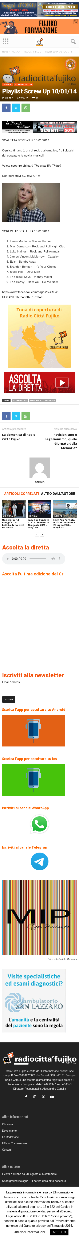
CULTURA (8, 516)
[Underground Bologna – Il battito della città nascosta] (14, 509)
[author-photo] (39, 468)
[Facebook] (6, 108)
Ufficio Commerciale (14, 1143)
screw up (50, 400)
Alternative (20, 400)
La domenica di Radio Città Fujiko (18, 436)
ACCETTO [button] (59, 1232)
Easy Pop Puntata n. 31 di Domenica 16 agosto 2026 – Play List (39, 523)
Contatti (7, 1149)
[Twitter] (16, 108)
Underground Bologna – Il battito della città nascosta (13, 523)
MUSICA (16, 51)
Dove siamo (9, 1130)
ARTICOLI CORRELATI (21, 494)
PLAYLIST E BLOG (32, 51)
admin (9, 97)
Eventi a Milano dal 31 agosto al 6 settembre (29, 1174)
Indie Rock (35, 400)
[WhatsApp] (25, 108)
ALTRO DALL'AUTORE (58, 494)
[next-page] (42, 534)
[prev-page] (37, 534)
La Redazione (10, 1137)
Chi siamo (8, 1124)
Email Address (11, 682)
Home (5, 51)
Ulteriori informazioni (29, 1232)
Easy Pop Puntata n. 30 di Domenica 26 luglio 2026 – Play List (64, 523)
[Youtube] (52, 1097)
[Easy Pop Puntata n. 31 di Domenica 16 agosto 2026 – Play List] (39, 509)
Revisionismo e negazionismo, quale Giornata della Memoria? (61, 441)
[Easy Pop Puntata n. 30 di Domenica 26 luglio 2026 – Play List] (65, 509)
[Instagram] (35, 1097)
